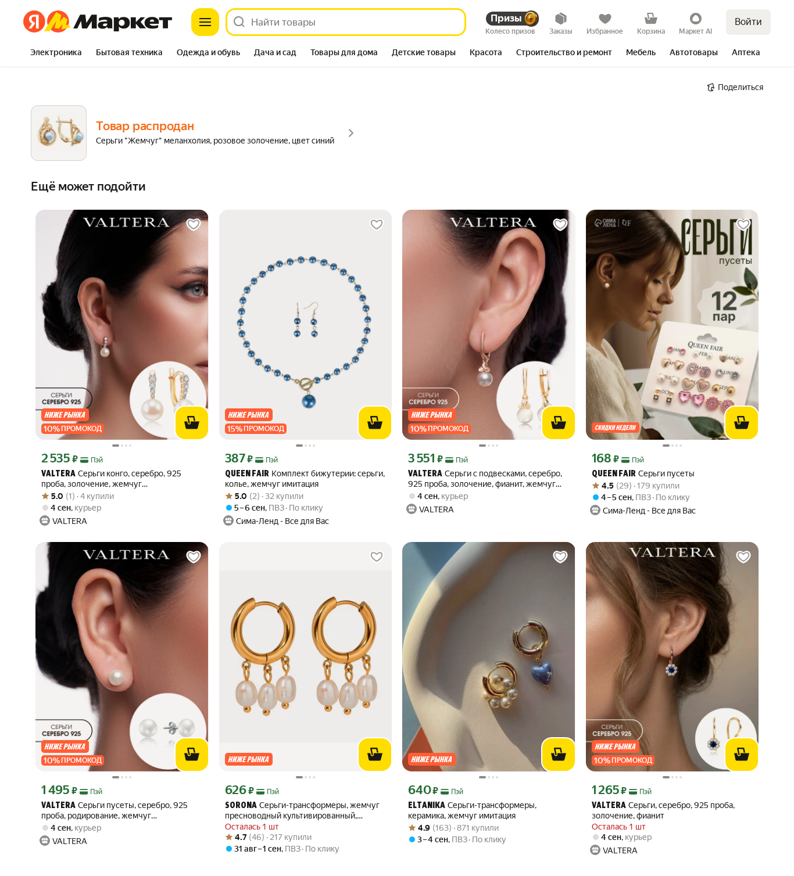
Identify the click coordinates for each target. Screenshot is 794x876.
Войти (748, 21)
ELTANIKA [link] (426, 806)
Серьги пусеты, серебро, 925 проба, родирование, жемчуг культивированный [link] (114, 810)
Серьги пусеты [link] (643, 474)
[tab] (56, 53)
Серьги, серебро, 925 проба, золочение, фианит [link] (663, 810)
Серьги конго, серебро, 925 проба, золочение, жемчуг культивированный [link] (111, 479)
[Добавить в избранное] (193, 225)
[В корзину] (191, 422)
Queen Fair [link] (247, 474)
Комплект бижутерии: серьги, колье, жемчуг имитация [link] (305, 479)
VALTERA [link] (58, 474)
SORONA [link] (241, 806)
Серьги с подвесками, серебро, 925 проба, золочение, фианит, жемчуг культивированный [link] (485, 479)
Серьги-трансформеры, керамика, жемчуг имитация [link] (472, 810)
